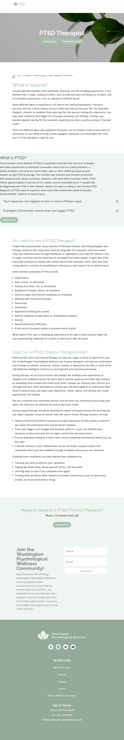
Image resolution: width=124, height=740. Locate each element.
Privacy (62, 681)
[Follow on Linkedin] (65, 647)
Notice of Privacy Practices (62, 695)
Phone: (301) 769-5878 (62, 710)
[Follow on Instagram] (58, 647)
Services (62, 674)
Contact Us (49, 41)
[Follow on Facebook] (50, 647)
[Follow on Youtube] (73, 647)
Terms (62, 688)
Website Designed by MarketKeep (30, 731)
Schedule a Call (72, 41)
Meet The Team (62, 667)
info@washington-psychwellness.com (62, 719)
